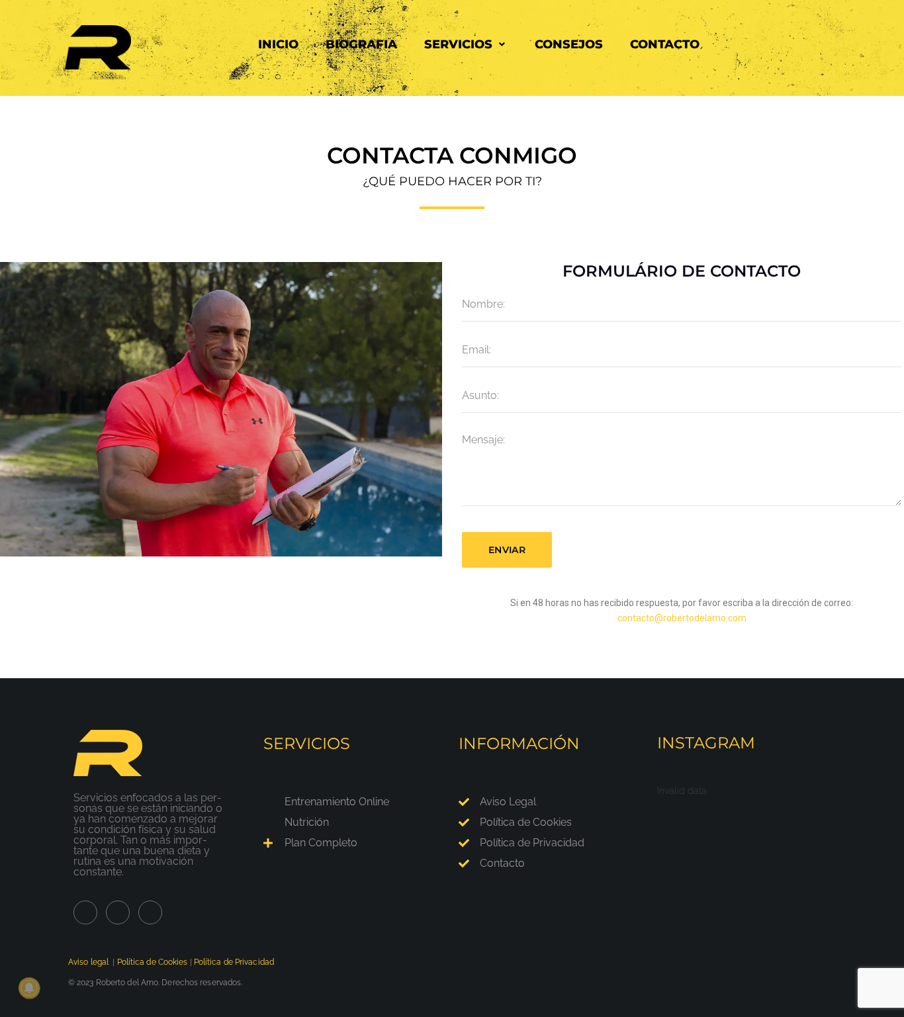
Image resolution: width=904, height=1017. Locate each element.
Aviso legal (88, 962)
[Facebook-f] (85, 912)
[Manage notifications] (29, 987)
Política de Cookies (152, 962)
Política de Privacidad (234, 962)
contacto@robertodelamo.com (681, 618)
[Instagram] (118, 912)
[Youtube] (150, 912)
